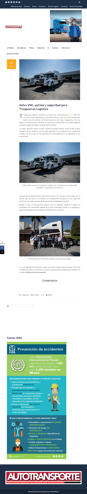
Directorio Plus (16, 6)
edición (49, 295)
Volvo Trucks (34, 295)
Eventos (27, 6)
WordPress (55, 491)
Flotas (31, 48)
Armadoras (21, 48)
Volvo (71, 115)
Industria (40, 48)
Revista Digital (53, 6)
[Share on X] (2, 252)
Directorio (66, 48)
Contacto (64, 6)
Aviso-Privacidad (76, 6)
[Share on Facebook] (2, 248)
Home (34, 6)
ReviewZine (32, 491)
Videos (11, 48)
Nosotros (42, 6)
